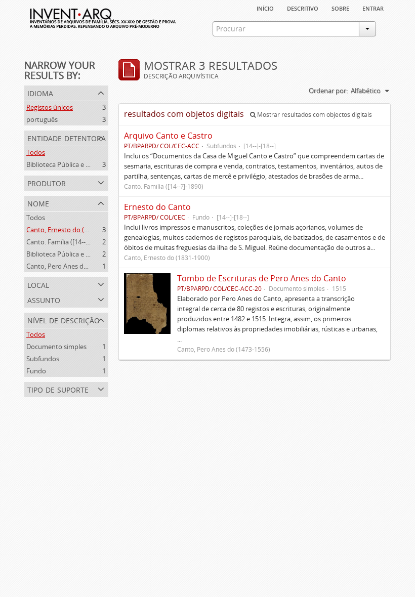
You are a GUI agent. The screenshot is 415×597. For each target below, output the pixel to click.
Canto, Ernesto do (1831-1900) (71, 229)
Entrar (373, 7)
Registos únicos (49, 107)
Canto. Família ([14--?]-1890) (67, 241)
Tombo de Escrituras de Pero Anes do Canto (261, 278)
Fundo (36, 370)
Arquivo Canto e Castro (168, 135)
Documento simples (56, 346)
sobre (340, 7)
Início (265, 7)
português (42, 119)
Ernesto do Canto (157, 206)
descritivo (302, 7)
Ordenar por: (328, 90)
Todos (35, 152)
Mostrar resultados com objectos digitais (314, 114)
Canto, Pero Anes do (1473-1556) (74, 266)
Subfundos (42, 358)
